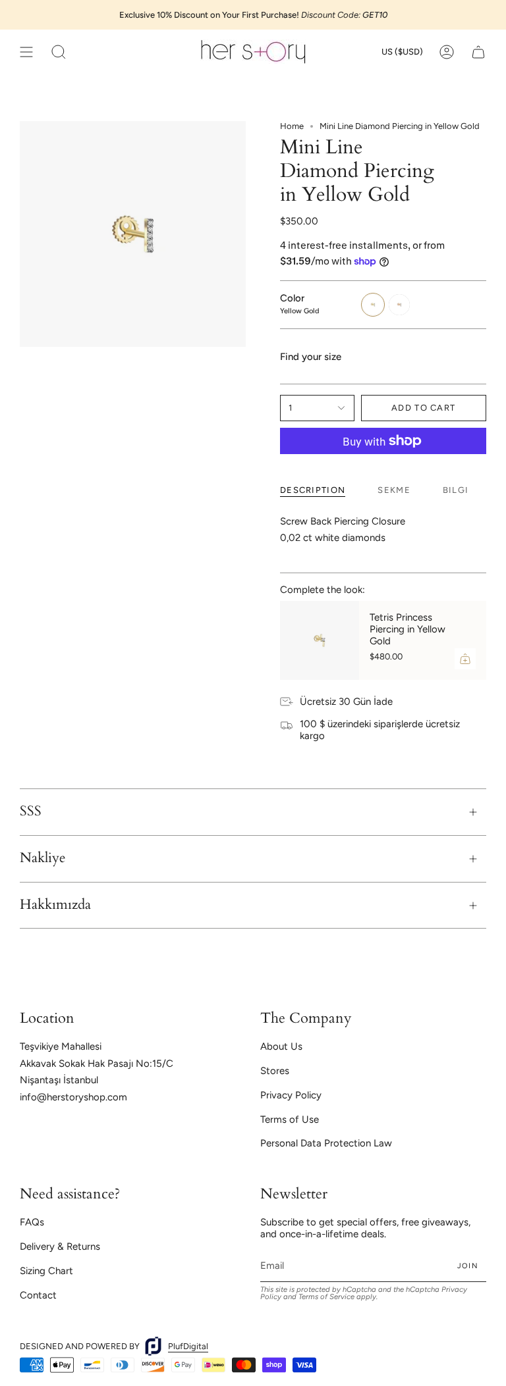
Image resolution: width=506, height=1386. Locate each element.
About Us (281, 1046)
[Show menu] (26, 52)
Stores (274, 1071)
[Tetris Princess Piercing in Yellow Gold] (319, 640)
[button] (59, 52)
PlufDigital (188, 1346)
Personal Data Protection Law (326, 1143)
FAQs (32, 1222)
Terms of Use (289, 1119)
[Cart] (478, 52)
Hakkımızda (55, 905)
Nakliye (43, 858)
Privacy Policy (291, 1095)
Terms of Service (326, 1296)
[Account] (447, 52)
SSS (31, 811)
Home (292, 126)
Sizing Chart (46, 1271)
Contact (38, 1295)
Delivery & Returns (60, 1246)
